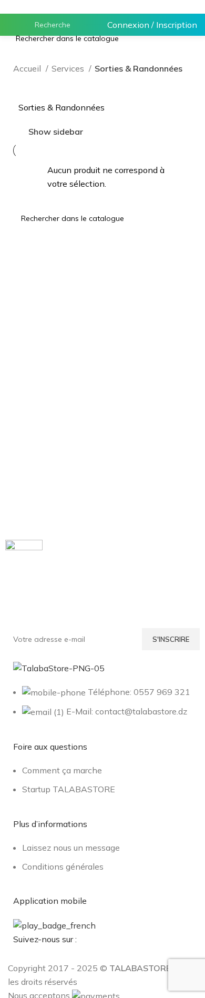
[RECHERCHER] (81, 25)
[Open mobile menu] (12, 24)
